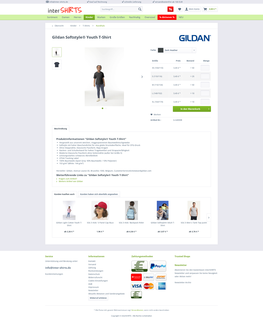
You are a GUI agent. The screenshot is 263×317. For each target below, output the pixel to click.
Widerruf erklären (98, 298)
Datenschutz (94, 274)
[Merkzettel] (180, 9)
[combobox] (176, 50)
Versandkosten (137, 310)
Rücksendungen (95, 271)
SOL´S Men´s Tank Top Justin (194, 222)
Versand (92, 264)
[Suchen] (140, 9)
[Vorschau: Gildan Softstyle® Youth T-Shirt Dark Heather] (57, 64)
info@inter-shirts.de (58, 2)
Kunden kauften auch (64, 194)
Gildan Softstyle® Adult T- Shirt (163, 224)
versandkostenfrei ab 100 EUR (169, 2)
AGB (90, 284)
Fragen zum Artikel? (67, 178)
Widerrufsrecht (95, 277)
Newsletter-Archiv (183, 282)
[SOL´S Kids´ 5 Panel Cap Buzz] (100, 210)
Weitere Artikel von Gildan (70, 181)
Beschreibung (60, 128)
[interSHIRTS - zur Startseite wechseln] (65, 9)
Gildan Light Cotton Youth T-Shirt (69, 224)
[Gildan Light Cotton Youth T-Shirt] (69, 210)
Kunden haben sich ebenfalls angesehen (99, 194)
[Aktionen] (170, 9)
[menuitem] (171, 9)
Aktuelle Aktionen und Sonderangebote (106, 293)
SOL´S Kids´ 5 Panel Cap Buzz (100, 222)
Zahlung (92, 267)
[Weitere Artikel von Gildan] (195, 40)
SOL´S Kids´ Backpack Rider (131, 222)
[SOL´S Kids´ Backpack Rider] (131, 210)
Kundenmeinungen (54, 274)
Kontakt (91, 261)
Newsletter (93, 290)
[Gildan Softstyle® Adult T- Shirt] (162, 210)
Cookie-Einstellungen (98, 280)
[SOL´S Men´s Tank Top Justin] (193, 210)
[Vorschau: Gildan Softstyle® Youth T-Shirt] (57, 52)
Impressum (93, 287)
